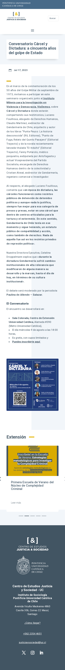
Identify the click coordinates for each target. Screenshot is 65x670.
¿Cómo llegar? (32, 622)
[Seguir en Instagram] (32, 653)
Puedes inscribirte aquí (26, 341)
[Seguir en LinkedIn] (41, 653)
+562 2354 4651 (32, 633)
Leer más (16, 502)
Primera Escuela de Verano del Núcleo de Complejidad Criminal (32, 485)
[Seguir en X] (24, 653)
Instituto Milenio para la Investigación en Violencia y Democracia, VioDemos (30, 102)
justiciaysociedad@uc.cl (32, 642)
